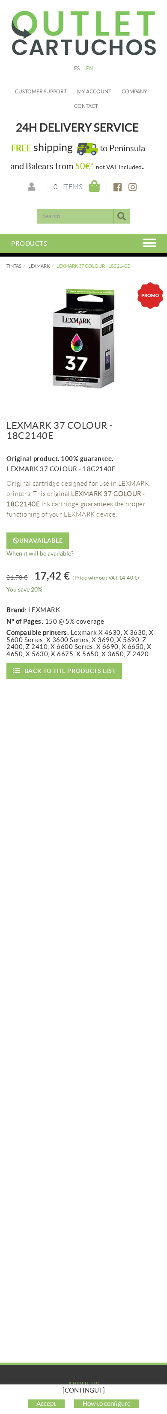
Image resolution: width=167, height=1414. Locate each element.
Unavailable (41, 540)
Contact (86, 106)
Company (134, 91)
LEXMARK (39, 266)
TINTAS (13, 266)
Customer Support (41, 91)
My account (94, 91)
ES (77, 68)
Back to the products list (70, 670)
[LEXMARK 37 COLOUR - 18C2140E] (83, 338)
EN (89, 68)
